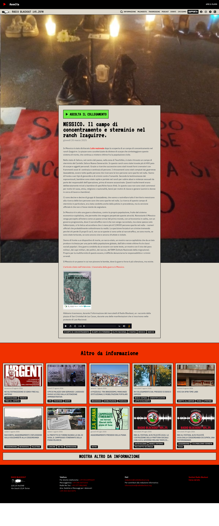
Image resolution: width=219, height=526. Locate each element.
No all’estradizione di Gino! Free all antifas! (21, 393)
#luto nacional (119, 332)
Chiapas (132, 332)
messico (141, 332)
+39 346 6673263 (80, 482)
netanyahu (24, 447)
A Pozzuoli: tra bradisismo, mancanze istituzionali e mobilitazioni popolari (109, 393)
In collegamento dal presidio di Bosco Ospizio (152, 393)
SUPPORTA (193, 11)
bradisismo (97, 401)
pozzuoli (123, 401)
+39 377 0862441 (79, 485)
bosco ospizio (141, 398)
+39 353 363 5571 (68, 491)
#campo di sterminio (101, 332)
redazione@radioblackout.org (137, 480)
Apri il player (211, 4)
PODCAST (165, 12)
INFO (130, 12)
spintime (208, 401)
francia (23, 398)
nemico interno (156, 444)
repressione (71, 447)
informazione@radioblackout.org (138, 485)
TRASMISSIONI (154, 12)
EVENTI (173, 12)
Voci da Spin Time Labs (187, 392)
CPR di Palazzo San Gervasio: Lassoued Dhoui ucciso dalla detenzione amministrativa (65, 394)
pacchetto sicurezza (144, 447)
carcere (51, 447)
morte (67, 401)
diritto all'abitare (186, 401)
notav (94, 447)
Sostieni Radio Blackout (198, 477)
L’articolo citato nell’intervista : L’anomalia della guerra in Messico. (94, 267)
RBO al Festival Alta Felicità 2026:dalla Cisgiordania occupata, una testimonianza (196, 437)
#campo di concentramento (76, 332)
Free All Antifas (12, 401)
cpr (49, 401)
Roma (199, 401)
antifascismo (11, 398)
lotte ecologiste (142, 401)
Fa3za (180, 447)
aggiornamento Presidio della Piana (108, 435)
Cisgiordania (11, 447)
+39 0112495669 (87, 480)
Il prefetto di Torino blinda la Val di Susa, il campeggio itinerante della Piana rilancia (65, 437)
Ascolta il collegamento (88, 114)
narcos (151, 332)
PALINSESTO (142, 12)
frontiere (58, 401)
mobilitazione (110, 401)
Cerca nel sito (194, 480)
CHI (182, 12)
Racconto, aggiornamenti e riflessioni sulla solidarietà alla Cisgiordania (23, 436)
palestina (35, 447)
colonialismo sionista (202, 444)
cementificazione (157, 398)
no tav (61, 447)
